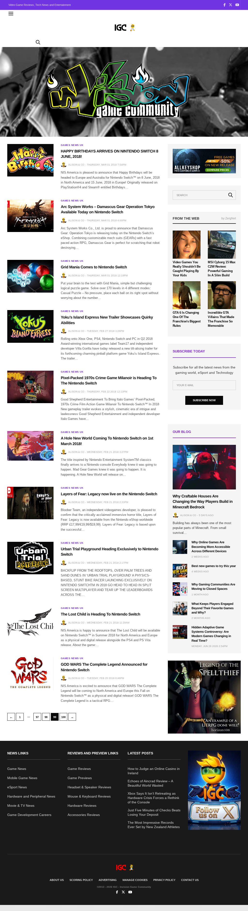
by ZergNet (228, 218)
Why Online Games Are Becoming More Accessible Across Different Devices (211, 546)
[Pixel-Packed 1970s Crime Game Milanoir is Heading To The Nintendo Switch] (30, 387)
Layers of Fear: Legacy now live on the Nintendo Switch (109, 494)
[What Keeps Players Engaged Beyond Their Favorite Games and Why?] (180, 608)
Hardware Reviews (82, 805)
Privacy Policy (164, 880)
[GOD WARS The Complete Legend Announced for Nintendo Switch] (30, 673)
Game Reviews (79, 769)
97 (37, 717)
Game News (16, 769)
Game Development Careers (29, 815)
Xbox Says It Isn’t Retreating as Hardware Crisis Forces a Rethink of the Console (153, 797)
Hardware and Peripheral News (31, 796)
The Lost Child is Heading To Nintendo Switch (100, 614)
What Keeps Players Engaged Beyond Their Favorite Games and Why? (213, 608)
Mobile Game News (22, 778)
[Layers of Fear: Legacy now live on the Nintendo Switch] (30, 503)
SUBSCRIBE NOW (204, 400)
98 (46, 717)
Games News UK (72, 145)
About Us (57, 880)
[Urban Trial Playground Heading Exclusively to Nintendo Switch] (30, 558)
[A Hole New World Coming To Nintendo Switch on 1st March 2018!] (30, 445)
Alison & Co (76, 164)
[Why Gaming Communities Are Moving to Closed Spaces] (180, 589)
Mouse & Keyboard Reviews (89, 796)
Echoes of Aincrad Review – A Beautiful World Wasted (150, 783)
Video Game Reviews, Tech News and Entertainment (39, 4)
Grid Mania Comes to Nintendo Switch (94, 267)
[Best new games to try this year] (180, 570)
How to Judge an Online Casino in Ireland (154, 771)
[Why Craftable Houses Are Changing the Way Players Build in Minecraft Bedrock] (204, 467)
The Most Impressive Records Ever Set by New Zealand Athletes (154, 825)
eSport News (17, 787)
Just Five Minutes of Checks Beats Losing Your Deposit (154, 812)
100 (63, 717)
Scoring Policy (81, 880)
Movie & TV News (20, 805)
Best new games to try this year (214, 566)
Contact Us (190, 880)
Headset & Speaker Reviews (89, 787)
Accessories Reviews (84, 815)
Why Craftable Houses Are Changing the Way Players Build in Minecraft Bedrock (203, 501)
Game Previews (80, 778)
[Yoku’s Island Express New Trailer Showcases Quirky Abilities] (30, 326)
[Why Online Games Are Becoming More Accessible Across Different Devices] (180, 547)
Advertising (108, 880)
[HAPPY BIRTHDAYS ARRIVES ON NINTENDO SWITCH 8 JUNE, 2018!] (30, 160)
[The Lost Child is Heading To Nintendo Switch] (30, 623)
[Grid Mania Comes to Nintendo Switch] (30, 276)
